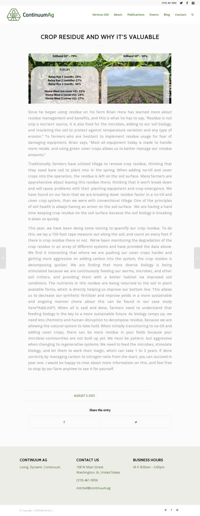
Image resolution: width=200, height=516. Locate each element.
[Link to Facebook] (187, 3)
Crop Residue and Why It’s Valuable (100, 36)
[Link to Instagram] (193, 3)
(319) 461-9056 (87, 480)
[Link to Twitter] (181, 3)
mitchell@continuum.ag (93, 488)
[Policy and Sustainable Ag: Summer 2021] (3, 258)
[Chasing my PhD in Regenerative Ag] (197, 258)
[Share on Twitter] (136, 422)
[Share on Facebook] (64, 422)
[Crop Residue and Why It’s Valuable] (100, 78)
